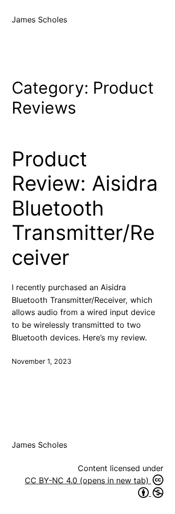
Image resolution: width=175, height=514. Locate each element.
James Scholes (39, 19)
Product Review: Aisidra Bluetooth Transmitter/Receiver (85, 208)
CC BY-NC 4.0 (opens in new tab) (88, 480)
